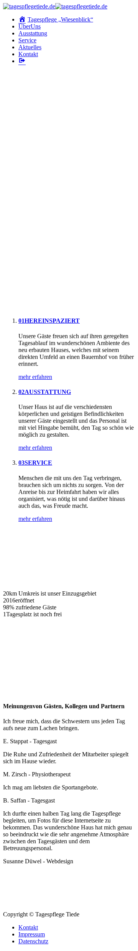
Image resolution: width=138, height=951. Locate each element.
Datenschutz (33, 941)
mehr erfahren (35, 377)
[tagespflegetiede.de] (55, 6)
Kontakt (28, 54)
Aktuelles (29, 47)
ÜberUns (29, 26)
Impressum (31, 934)
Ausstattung (32, 33)
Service (27, 40)
